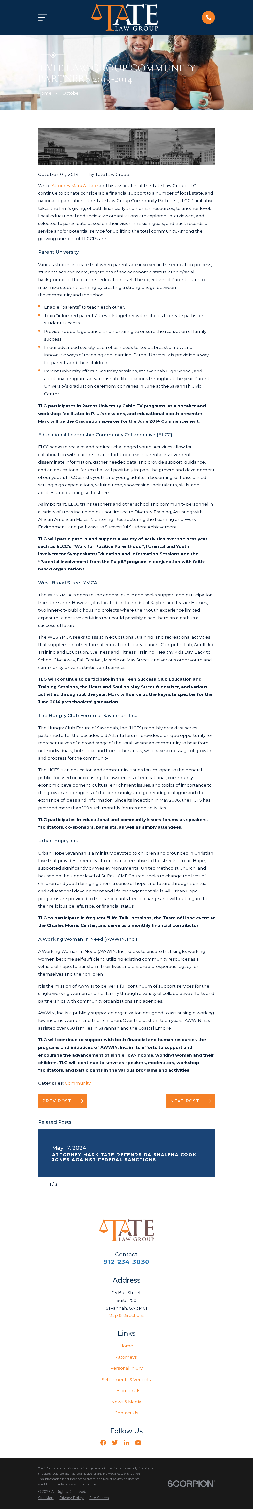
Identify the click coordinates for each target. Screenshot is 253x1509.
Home (126, 1345)
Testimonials (126, 1390)
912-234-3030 (126, 1261)
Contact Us (126, 1412)
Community (78, 1083)
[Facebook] (103, 1443)
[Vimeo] (150, 1443)
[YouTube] (138, 1443)
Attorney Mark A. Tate (75, 185)
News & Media (126, 1401)
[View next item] (65, 1184)
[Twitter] (115, 1443)
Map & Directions (126, 1315)
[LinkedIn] (126, 1443)
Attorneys (126, 1357)
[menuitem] (46, 1498)
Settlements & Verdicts (126, 1379)
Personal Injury (126, 1368)
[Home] (124, 17)
